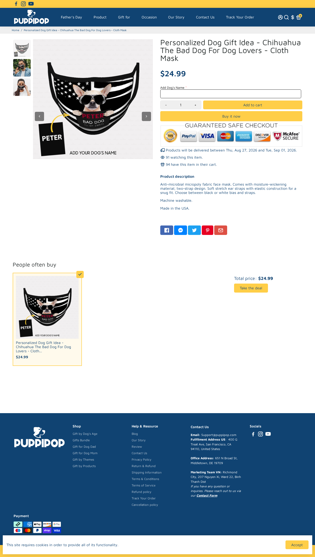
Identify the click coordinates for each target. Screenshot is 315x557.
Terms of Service (143, 485)
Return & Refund (144, 466)
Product (100, 17)
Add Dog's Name (172, 87)
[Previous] (39, 116)
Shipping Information (147, 472)
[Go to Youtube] (31, 4)
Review (137, 446)
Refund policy (141, 492)
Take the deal (251, 288)
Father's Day (71, 17)
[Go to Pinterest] (207, 230)
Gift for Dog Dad (84, 446)
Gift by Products (84, 466)
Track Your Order (240, 17)
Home (15, 30)
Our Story (176, 17)
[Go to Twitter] (194, 230)
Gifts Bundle (81, 440)
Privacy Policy (141, 459)
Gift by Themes (83, 459)
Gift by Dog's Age (85, 434)
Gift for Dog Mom (85, 453)
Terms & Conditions (145, 479)
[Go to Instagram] (23, 4)
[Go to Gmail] (220, 230)
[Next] (146, 116)
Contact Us (205, 17)
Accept (297, 545)
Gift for (124, 17)
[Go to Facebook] (16, 4)
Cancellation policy (145, 505)
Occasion (149, 17)
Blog (135, 434)
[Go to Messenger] (180, 230)
